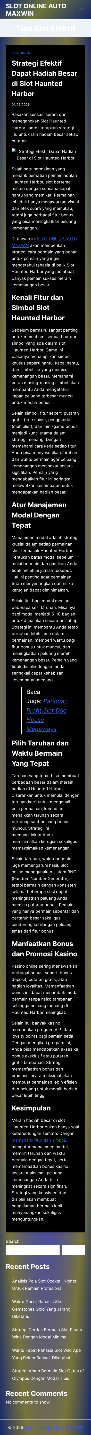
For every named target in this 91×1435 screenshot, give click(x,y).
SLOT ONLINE (22, 53)
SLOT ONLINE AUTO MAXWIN (54, 1427)
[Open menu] (80, 9)
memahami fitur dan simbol (38, 1140)
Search (12, 1241)
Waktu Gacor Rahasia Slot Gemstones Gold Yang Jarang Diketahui (41, 1309)
